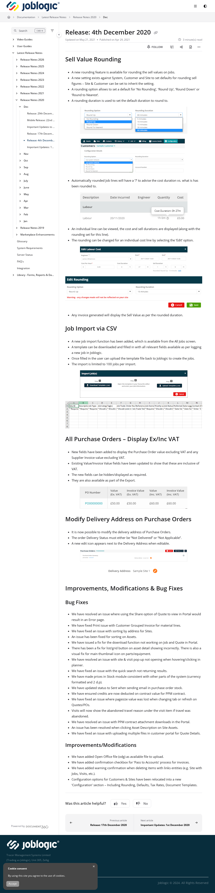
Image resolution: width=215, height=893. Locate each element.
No (145, 803)
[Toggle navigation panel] (59, 34)
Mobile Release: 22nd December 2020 (41, 120)
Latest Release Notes (54, 17)
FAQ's (20, 261)
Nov (26, 153)
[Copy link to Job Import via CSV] (123, 328)
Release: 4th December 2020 (41, 140)
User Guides (24, 46)
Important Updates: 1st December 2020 (41, 147)
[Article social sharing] (181, 47)
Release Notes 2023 (32, 79)
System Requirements (30, 248)
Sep (26, 167)
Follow (157, 47)
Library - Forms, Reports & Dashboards (36, 274)
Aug (26, 174)
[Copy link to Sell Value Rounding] (127, 60)
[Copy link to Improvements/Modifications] (143, 745)
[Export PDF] (190, 47)
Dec (105, 17)
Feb (26, 214)
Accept (13, 883)
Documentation (26, 17)
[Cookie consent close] (93, 866)
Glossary (22, 241)
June (26, 187)
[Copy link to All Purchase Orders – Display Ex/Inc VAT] (185, 439)
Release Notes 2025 (32, 66)
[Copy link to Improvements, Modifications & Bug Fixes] (189, 589)
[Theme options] (205, 6)
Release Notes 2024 (32, 73)
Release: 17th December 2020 (41, 133)
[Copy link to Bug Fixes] (94, 602)
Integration (23, 268)
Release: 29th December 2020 (41, 113)
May (26, 194)
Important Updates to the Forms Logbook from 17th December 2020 (41, 126)
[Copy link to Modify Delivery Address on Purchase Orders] (198, 519)
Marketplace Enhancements (37, 234)
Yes (123, 803)
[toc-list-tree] (172, 47)
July (26, 180)
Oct (26, 160)
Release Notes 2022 (32, 86)
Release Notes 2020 (84, 17)
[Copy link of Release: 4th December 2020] (155, 32)
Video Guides (25, 39)
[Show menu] (195, 6)
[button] (28, 30)
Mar (26, 207)
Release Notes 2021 (32, 93)
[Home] (33, 6)
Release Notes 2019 (32, 227)
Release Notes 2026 (32, 59)
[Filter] (52, 30)
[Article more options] (198, 47)
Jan (26, 221)
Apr (26, 200)
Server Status (25, 254)
